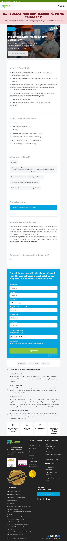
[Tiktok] (46, 499)
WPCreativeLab (56, 538)
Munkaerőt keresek (34, 461)
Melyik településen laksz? (18, 307)
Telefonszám (14, 314)
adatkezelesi (14, 341)
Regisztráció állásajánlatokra (33, 465)
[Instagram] (43, 499)
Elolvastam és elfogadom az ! (27, 343)
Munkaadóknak (33, 448)
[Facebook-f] (40, 499)
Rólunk (31, 458)
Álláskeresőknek (33, 445)
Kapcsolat (31, 455)
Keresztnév (13, 292)
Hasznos (31, 452)
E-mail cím (13, 322)
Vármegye (13, 299)
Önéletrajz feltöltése (16, 331)
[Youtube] (49, 499)
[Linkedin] (38, 499)
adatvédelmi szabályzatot (35, 343)
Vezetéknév (14, 284)
